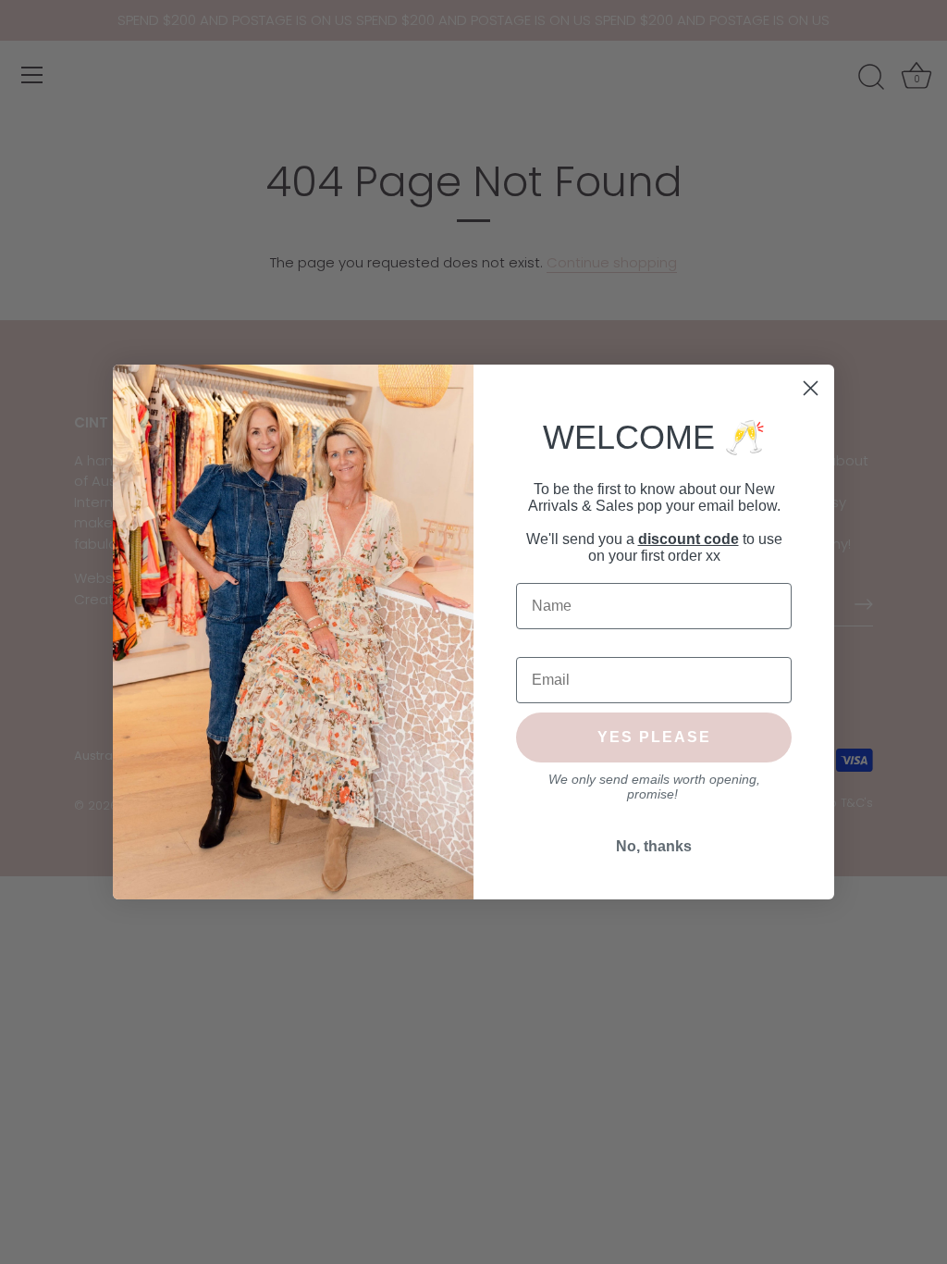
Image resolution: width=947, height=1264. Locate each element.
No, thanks (654, 846)
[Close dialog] (810, 388)
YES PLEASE (654, 737)
